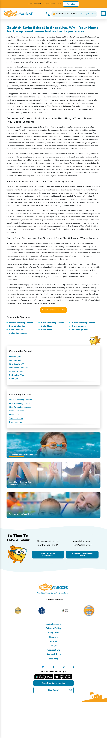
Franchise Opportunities (53, 683)
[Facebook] (33, 667)
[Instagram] (43, 667)
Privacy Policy (53, 628)
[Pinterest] (64, 667)
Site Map (53, 658)
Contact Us (53, 649)
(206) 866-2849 (48, 14)
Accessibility (53, 654)
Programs (53, 632)
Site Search (53, 690)
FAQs (54, 645)
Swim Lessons (53, 624)
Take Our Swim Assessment (48, 554)
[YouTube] (53, 667)
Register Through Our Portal (82, 554)
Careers (53, 637)
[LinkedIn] (74, 667)
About (53, 641)
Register (71, 4)
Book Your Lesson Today (53, 310)
